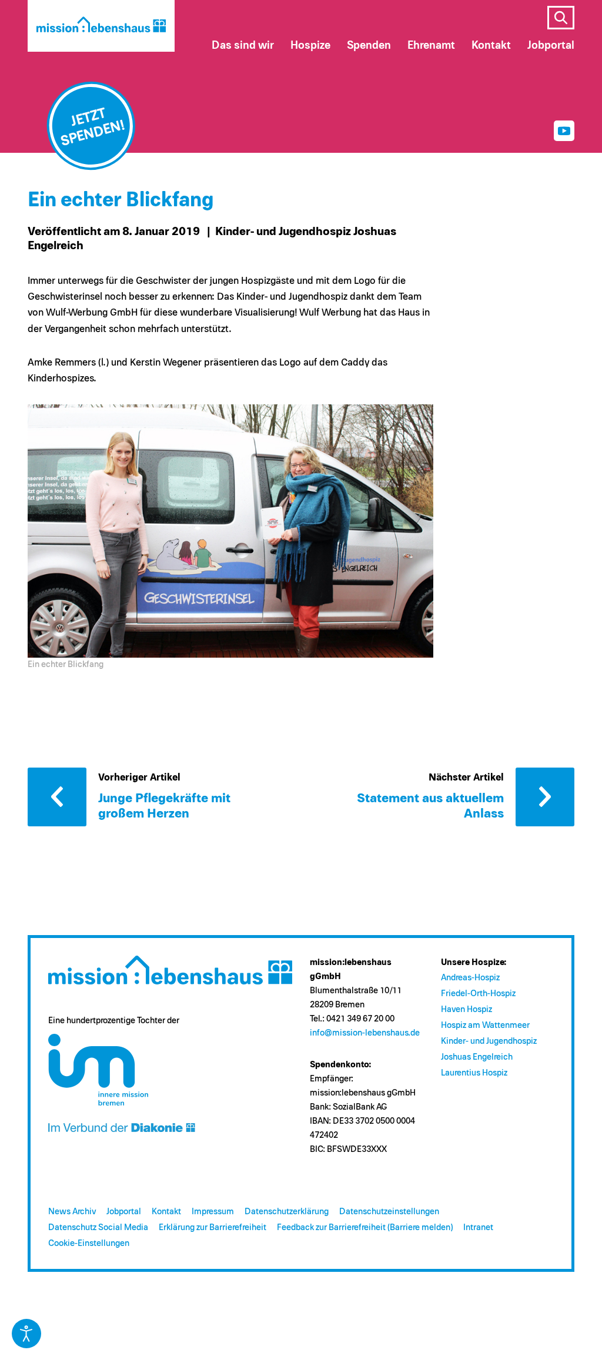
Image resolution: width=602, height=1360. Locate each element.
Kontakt (166, 1211)
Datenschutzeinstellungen (389, 1211)
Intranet (478, 1227)
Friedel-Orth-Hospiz (478, 993)
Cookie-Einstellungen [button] (88, 1243)
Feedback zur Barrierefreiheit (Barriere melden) (365, 1227)
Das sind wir (243, 45)
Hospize (310, 45)
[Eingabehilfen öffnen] (26, 1333)
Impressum (213, 1211)
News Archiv (72, 1211)
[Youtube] (564, 130)
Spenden (369, 45)
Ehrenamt (431, 45)
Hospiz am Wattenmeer (485, 1025)
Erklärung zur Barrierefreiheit (212, 1227)
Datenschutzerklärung (287, 1211)
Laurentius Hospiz (474, 1072)
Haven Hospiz (466, 1009)
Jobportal (123, 1211)
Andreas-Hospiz (470, 977)
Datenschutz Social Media (98, 1227)
